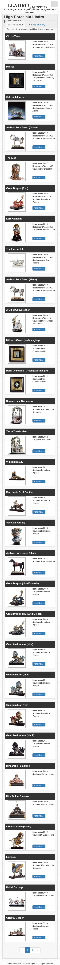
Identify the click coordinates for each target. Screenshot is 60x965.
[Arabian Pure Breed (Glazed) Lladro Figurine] (16, 141)
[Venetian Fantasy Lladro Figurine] (16, 536)
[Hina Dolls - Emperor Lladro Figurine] (16, 810)
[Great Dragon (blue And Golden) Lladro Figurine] (16, 627)
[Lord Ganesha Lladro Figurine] (16, 232)
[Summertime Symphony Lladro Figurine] (16, 414)
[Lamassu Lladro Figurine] (16, 870)
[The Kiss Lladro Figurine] (16, 171)
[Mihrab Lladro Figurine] (16, 80)
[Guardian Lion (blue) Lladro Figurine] (16, 688)
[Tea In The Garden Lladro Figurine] (16, 445)
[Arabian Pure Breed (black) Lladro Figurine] (16, 566)
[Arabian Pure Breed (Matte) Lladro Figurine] (16, 293)
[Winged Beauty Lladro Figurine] (16, 475)
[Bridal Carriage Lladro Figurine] (16, 901)
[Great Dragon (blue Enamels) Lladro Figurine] (16, 597)
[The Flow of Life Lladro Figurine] (16, 262)
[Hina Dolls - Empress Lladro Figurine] (16, 779)
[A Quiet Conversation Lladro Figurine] (16, 323)
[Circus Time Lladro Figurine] (16, 50)
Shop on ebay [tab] (37, 24)
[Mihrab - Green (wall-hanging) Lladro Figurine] (16, 354)
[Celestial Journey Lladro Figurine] (16, 110)
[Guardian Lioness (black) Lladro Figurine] (16, 749)
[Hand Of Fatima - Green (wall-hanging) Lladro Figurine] (16, 384)
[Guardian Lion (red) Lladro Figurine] (16, 718)
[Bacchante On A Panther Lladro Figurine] (16, 506)
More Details (38, 56)
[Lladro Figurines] (25, 4)
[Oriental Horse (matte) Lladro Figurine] (16, 840)
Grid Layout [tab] (16, 24)
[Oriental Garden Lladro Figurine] (16, 931)
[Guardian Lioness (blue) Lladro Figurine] (16, 658)
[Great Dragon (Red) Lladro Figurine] (16, 202)
